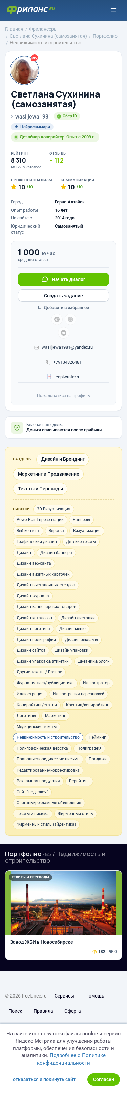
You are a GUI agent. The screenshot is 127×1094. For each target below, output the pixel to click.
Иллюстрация (30, 694)
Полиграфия (89, 748)
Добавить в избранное (66, 307)
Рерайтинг (79, 781)
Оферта (72, 1011)
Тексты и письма (33, 813)
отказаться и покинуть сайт (44, 1079)
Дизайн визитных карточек (43, 574)
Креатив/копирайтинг (87, 705)
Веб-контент (28, 530)
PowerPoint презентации (40, 519)
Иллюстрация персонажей (78, 694)
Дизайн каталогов (34, 618)
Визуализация (87, 530)
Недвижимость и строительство (48, 737)
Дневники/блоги (94, 661)
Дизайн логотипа (33, 628)
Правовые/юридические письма (48, 759)
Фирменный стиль (75, 813)
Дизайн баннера (56, 552)
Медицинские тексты (37, 726)
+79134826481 (67, 362)
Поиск (15, 1011)
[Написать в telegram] (57, 319)
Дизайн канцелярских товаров (46, 606)
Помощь (94, 996)
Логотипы (26, 715)
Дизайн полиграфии (36, 639)
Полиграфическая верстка (42, 748)
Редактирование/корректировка (48, 770)
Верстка (56, 530)
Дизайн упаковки (71, 650)
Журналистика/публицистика (45, 683)
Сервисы (64, 996)
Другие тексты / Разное (39, 672)
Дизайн (24, 552)
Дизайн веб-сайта (34, 563)
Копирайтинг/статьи (37, 705)
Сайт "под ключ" (32, 792)
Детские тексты (81, 541)
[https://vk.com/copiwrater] (63, 333)
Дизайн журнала (33, 596)
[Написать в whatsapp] (70, 319)
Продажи (98, 759)
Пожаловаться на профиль (63, 395)
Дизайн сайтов (31, 650)
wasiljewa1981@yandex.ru (67, 347)
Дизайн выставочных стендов (46, 585)
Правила (43, 1011)
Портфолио (23, 854)
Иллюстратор (96, 683)
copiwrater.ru (67, 376)
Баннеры (81, 519)
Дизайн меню (72, 628)
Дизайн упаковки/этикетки (43, 661)
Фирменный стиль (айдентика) (46, 824)
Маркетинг (55, 715)
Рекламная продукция (38, 781)
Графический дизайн (37, 541)
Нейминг (97, 737)
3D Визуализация (53, 509)
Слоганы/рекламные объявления (49, 802)
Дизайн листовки (78, 618)
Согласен (103, 1079)
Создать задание (63, 295)
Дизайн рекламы (81, 639)
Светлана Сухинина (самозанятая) (55, 99)
